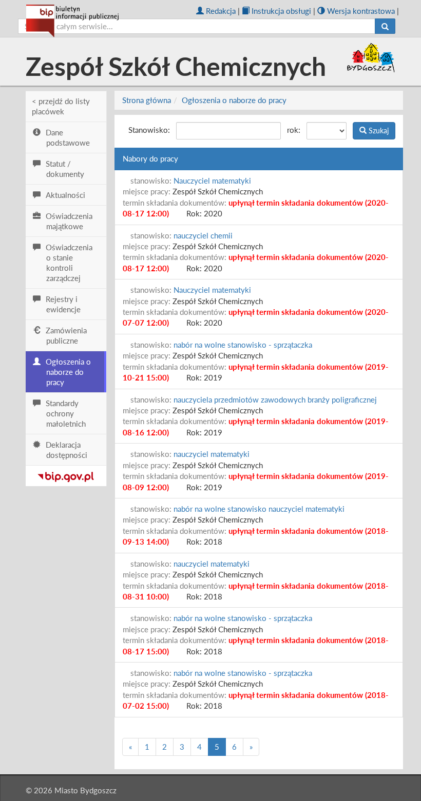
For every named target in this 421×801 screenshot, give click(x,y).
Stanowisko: (149, 129)
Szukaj (378, 130)
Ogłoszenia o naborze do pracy (234, 100)
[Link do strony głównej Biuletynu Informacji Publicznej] (65, 474)
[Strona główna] (72, 21)
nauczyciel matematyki (212, 453)
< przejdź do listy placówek (61, 106)
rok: (293, 129)
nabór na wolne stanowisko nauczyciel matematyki (259, 508)
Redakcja (221, 10)
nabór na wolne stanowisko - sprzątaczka (243, 344)
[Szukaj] (385, 26)
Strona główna (146, 100)
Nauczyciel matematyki (212, 180)
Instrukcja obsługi (281, 10)
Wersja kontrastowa (361, 10)
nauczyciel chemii (203, 235)
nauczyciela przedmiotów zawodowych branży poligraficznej (275, 399)
